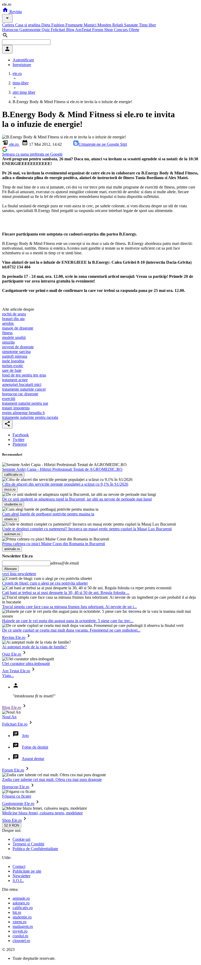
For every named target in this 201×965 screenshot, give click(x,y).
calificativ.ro (23, 907)
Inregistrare (22, 64)
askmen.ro (21, 903)
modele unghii (14, 337)
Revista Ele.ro (13, 637)
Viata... (8, 675)
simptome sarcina (16, 351)
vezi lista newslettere (19, 574)
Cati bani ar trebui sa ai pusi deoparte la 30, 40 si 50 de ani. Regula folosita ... (66, 592)
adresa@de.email (65, 563)
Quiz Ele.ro (11, 654)
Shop (109, 29)
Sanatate (131, 25)
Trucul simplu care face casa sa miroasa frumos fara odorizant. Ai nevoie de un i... (69, 606)
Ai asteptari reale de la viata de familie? (34, 647)
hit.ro (17, 912)
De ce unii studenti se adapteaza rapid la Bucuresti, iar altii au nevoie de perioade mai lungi (77, 499)
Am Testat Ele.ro (16, 671)
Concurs (121, 29)
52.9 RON (11, 825)
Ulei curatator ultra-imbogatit (26, 663)
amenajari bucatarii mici (21, 384)
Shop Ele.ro (12, 820)
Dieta (46, 25)
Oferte (134, 29)
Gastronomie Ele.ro (18, 803)
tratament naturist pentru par (25, 403)
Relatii (118, 25)
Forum (98, 29)
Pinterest (20, 444)
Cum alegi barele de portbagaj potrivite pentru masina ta (48, 514)
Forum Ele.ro (13, 770)
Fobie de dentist (35, 747)
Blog (70, 29)
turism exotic (12, 365)
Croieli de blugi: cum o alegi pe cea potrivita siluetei (45, 583)
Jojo (25, 735)
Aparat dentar (33, 758)
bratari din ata (13, 318)
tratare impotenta (16, 408)
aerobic (8, 323)
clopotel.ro (21, 940)
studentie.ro (22, 917)
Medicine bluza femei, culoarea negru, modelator (42, 813)
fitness (7, 333)
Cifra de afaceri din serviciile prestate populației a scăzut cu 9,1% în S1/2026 (65, 484)
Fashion (58, 25)
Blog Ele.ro (11, 707)
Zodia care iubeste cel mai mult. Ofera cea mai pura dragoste (52, 779)
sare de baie (11, 370)
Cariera (8, 25)
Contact (19, 866)
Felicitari (58, 29)
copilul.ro (20, 936)
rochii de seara (14, 314)
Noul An (9, 717)
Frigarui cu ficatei (16, 796)
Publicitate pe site (27, 871)
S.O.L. (18, 880)
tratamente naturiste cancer (24, 389)
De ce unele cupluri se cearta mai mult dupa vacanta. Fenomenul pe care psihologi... (71, 630)
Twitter (18, 439)
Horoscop (10, 29)
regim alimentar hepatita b (23, 412)
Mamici (90, 25)
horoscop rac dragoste (20, 394)
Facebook (21, 435)
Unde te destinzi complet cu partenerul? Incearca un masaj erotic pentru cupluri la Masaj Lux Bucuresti (87, 529)
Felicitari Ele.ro (14, 724)
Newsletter (21, 876)
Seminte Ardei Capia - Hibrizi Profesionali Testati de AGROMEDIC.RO (62, 469)
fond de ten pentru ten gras (24, 375)
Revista (15, 11)
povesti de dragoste (18, 347)
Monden (104, 25)
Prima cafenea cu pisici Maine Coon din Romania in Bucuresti (53, 544)
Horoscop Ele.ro (15, 787)
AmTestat (83, 29)
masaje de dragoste (17, 328)
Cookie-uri (21, 839)
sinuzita (8, 342)
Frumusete (74, 25)
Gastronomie (30, 29)
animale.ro (21, 898)
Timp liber (147, 25)
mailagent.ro (23, 926)
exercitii (8, 398)
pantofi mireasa (14, 356)
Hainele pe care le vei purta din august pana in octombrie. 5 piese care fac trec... (67, 621)
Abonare (10, 569)
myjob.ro (20, 931)
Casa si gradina (28, 25)
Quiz (46, 29)
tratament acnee (15, 380)
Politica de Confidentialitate (35, 848)
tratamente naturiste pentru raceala (30, 417)
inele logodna (13, 361)
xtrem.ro (19, 922)
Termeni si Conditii (28, 844)
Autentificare (23, 60)
